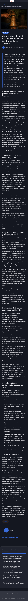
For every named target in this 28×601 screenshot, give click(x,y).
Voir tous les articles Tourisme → (10, 537)
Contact (19, 593)
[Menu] (17, 1)
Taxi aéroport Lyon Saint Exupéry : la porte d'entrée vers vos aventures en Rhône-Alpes (12, 577)
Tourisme (8, 4)
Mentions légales (11, 593)
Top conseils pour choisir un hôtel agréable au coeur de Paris (11, 566)
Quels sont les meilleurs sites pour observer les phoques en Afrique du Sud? (13, 582)
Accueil (3, 4)
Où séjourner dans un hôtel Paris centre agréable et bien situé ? (13, 562)
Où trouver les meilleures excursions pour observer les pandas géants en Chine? (14, 571)
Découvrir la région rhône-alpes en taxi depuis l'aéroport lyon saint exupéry (13, 557)
